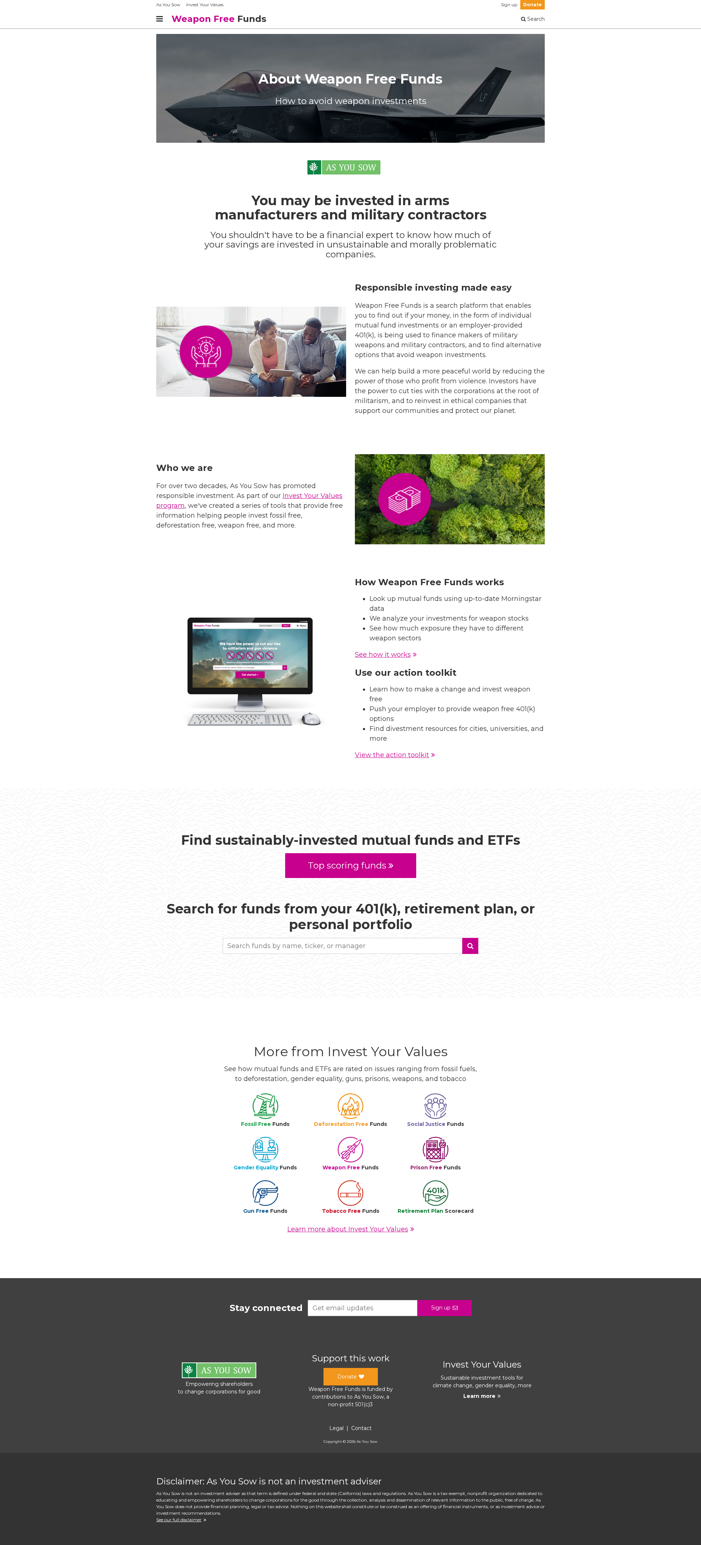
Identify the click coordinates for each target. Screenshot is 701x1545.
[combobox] (350, 946)
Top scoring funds (347, 865)
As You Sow (168, 4)
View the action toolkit (392, 755)
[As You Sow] (343, 168)
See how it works (383, 655)
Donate (532, 4)
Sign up (509, 4)
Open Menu (159, 19)
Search (535, 19)
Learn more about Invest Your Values (347, 1229)
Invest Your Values (204, 4)
